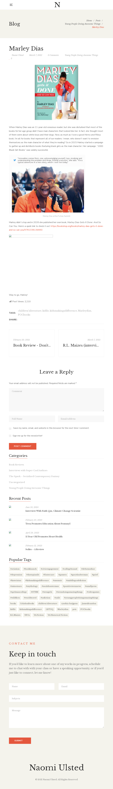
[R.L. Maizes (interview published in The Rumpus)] (81, 343)
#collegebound (70, 569)
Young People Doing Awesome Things (81, 55)
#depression (16, 575)
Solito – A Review (34, 549)
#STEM (34, 592)
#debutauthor (88, 569)
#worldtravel (30, 598)
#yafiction (45, 598)
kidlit (45, 310)
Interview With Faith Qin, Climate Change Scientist (52, 511)
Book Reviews (16, 464)
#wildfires (15, 598)
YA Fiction (39, 615)
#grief (95, 575)
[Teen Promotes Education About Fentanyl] (16, 519)
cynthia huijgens (69, 603)
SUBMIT (18, 740)
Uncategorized (17, 482)
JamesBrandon (89, 603)
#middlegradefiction (76, 580)
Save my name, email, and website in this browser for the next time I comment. (51, 428)
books (13, 603)
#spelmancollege (18, 592)
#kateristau (15, 580)
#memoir (57, 580)
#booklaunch (30, 569)
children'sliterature (29, 310)
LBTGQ (49, 609)
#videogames (93, 592)
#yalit (57, 598)
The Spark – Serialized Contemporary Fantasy (34, 476)
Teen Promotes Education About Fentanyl (47, 523)
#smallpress (90, 586)
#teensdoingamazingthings (69, 592)
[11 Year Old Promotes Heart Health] (16, 532)
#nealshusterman (50, 586)
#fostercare (48, 575)
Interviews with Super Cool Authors (28, 470)
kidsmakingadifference (63, 310)
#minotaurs (16, 586)
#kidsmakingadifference (37, 580)
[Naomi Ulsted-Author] (57, 5)
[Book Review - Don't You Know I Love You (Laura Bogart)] (31, 343)
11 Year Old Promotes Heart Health (44, 536)
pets (74, 609)
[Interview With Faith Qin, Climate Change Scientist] (16, 507)
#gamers (62, 575)
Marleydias (84, 310)
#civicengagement (49, 569)
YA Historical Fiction (58, 615)
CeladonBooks (27, 603)
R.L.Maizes (15, 615)
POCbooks (24, 314)
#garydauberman (79, 575)
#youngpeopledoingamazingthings (81, 598)
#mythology (32, 586)
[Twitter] (20, 320)
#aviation (15, 569)
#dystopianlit (32, 575)
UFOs (27, 615)
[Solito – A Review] (16, 545)
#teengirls (47, 592)
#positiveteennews (72, 586)
